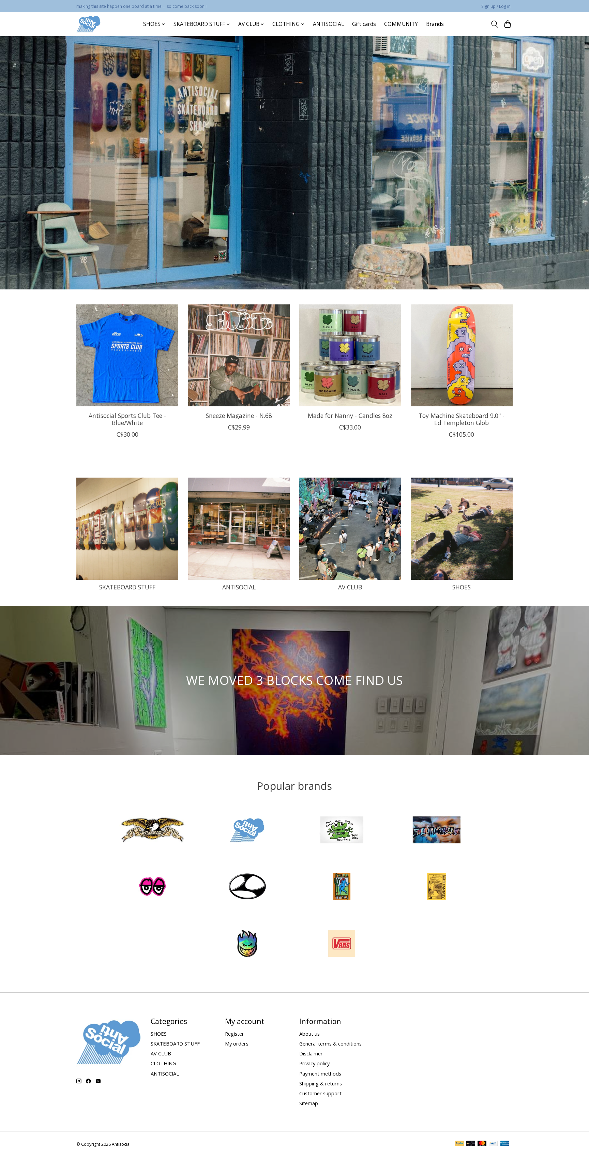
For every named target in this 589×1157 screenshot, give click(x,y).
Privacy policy (314, 1063)
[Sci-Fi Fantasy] (436, 887)
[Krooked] (152, 887)
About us (309, 1033)
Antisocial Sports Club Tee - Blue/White (127, 418)
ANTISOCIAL (328, 24)
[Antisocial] (88, 24)
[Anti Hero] (152, 830)
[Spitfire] (247, 944)
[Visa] (493, 1144)
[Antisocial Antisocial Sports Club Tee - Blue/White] (127, 355)
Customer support (320, 1093)
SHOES (461, 587)
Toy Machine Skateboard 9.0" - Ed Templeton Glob (461, 418)
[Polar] (341, 887)
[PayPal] (459, 1144)
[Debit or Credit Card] (470, 1144)
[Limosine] (247, 887)
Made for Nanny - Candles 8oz (350, 415)
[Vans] (341, 944)
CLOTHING (163, 1063)
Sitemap (308, 1103)
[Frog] (341, 830)
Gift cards (364, 24)
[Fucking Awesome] (436, 830)
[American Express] (504, 1144)
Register (234, 1033)
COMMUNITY (401, 24)
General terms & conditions (330, 1043)
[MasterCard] (482, 1144)
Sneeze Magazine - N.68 (239, 415)
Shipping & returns (320, 1083)
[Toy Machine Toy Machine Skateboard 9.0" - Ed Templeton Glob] (462, 355)
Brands (435, 24)
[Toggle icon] (494, 24)
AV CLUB (350, 587)
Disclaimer (311, 1053)
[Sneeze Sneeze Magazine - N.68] (239, 355)
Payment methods (320, 1073)
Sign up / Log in (496, 6)
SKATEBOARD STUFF (127, 587)
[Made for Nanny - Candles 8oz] (350, 355)
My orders (236, 1043)
